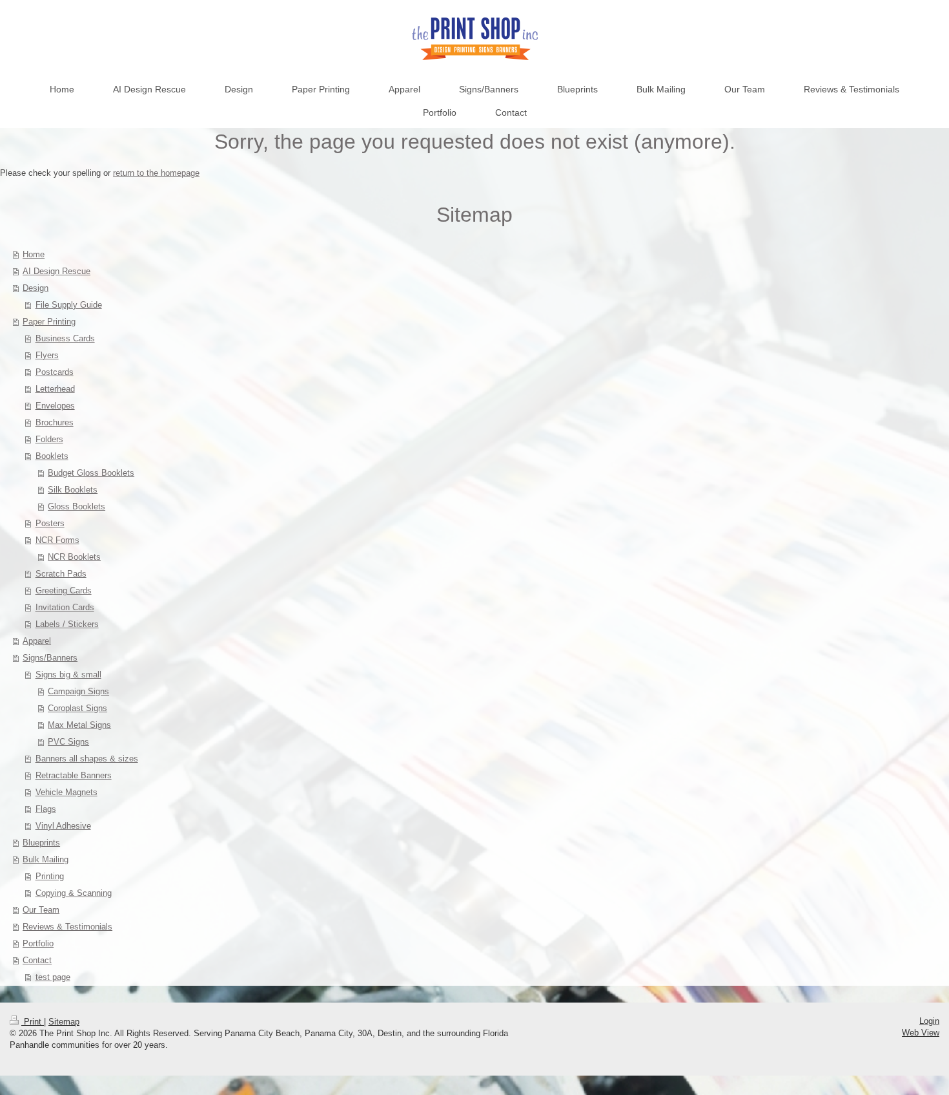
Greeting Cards (64, 590)
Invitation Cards (65, 607)
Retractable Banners (74, 775)
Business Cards (65, 338)
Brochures (55, 422)
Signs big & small (68, 674)
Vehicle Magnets (66, 792)
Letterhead (55, 389)
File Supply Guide (69, 305)
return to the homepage (156, 173)
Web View (920, 1032)
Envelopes (55, 405)
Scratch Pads (61, 574)
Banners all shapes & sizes (87, 758)
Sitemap (63, 1021)
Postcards (55, 372)
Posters (50, 523)
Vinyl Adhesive (63, 826)
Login (929, 1021)
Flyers (47, 355)
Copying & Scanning (74, 893)
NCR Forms (57, 540)
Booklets (52, 456)
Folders (49, 439)
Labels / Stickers (67, 624)
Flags (46, 809)
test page (53, 977)
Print (32, 1021)
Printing (50, 876)
